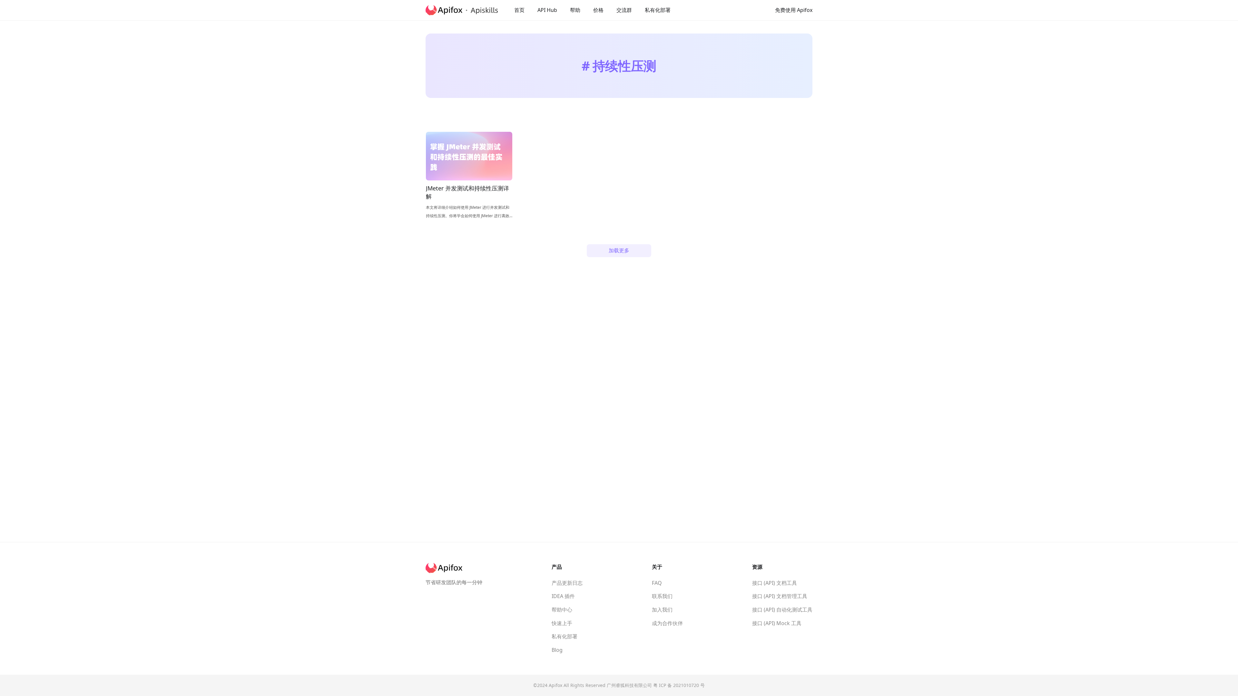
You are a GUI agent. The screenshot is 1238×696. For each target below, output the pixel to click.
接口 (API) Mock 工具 (776, 623)
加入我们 (662, 609)
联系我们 (662, 596)
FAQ (657, 582)
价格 (598, 10)
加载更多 (619, 250)
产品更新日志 (567, 582)
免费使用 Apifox (793, 10)
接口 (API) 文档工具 (774, 582)
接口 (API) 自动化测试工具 (782, 609)
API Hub (547, 10)
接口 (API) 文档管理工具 (779, 596)
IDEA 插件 (563, 596)
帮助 (575, 10)
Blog (557, 649)
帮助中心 (562, 609)
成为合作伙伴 (667, 623)
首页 (519, 10)
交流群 (624, 10)
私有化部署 (658, 10)
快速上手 (562, 623)
